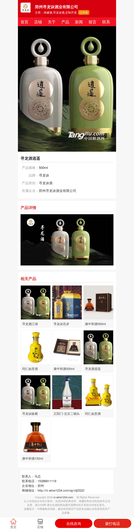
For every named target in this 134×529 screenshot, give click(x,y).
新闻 (79, 22)
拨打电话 (112, 523)
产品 (65, 22)
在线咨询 (73, 523)
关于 (52, 22)
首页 (24, 22)
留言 (92, 22)
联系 (106, 22)
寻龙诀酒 (45, 182)
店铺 (38, 22)
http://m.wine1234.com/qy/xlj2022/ (61, 490)
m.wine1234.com (63, 497)
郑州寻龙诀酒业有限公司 (57, 190)
